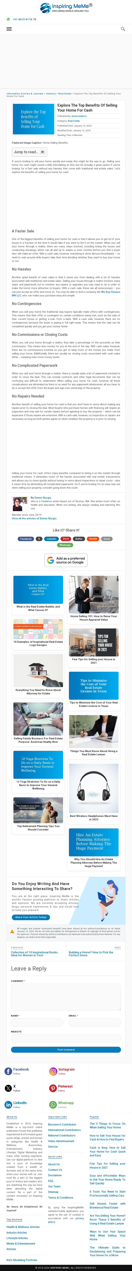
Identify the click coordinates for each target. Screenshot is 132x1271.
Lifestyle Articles (17, 1238)
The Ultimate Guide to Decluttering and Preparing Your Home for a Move (107, 1251)
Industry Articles (17, 1232)
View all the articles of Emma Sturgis (34, 518)
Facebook (25, 539)
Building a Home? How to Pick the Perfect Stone (91, 954)
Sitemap (53, 1192)
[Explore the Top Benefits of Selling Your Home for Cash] (33, 119)
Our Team (54, 1186)
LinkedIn (51, 539)
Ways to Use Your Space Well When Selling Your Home (107, 1235)
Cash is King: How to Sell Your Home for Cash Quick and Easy (107, 1151)
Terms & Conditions (60, 1197)
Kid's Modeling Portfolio (22, 1260)
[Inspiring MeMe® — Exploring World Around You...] (66, 8)
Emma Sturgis (43, 497)
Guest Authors (79, 116)
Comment (18, 981)
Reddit (93, 539)
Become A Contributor (62, 1124)
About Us (54, 1164)
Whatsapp (65, 545)
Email (107, 539)
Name (15, 1016)
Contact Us (55, 1169)
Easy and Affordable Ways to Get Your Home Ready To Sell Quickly (107, 1179)
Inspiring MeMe (59, 1268)
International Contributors (64, 1130)
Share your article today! (31, 917)
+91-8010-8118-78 (24, 19)
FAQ (50, 1181)
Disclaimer (55, 1175)
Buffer (78, 539)
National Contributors (61, 1135)
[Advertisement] (66, 61)
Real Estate (74, 120)
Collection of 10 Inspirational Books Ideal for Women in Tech (34, 954)
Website (16, 1032)
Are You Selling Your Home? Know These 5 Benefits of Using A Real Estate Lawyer (107, 1219)
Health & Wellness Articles (23, 1227)
